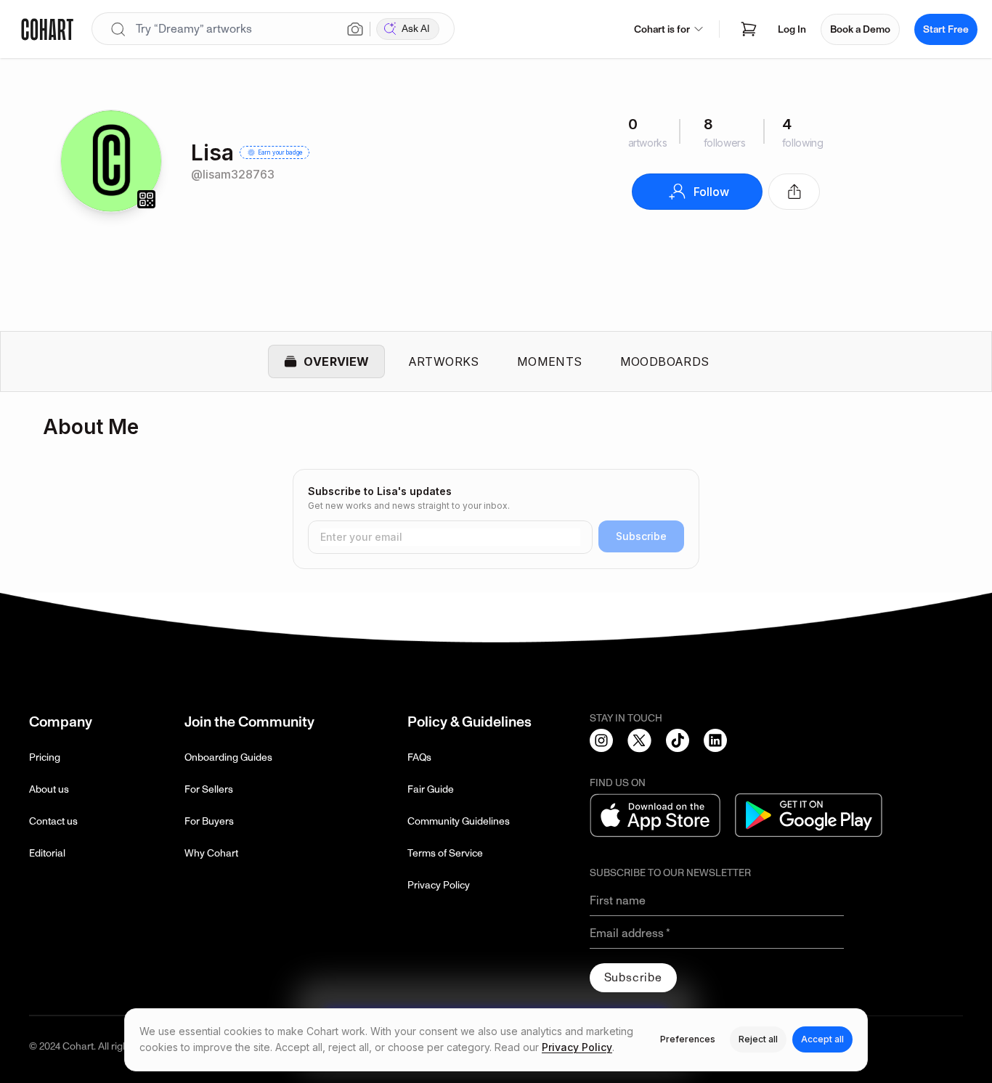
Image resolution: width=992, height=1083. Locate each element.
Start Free (946, 29)
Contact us (53, 821)
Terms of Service (445, 853)
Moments (549, 361)
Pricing (44, 757)
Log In (792, 29)
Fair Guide (430, 789)
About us (49, 789)
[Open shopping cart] (748, 29)
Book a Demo (860, 29)
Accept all (822, 1039)
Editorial (47, 853)
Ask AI (416, 29)
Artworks (443, 361)
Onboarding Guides (228, 757)
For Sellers (208, 789)
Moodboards (665, 361)
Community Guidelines (458, 821)
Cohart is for (662, 29)
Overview (336, 361)
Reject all (758, 1039)
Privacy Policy (438, 885)
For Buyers (209, 821)
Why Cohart (211, 853)
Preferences (687, 1039)
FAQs (419, 757)
